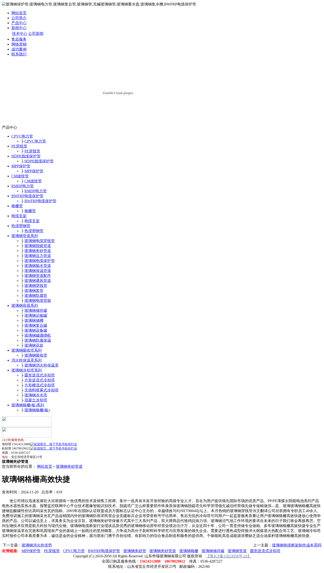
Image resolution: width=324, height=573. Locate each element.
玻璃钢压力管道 (37, 256)
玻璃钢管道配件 (37, 276)
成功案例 (19, 49)
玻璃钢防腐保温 (37, 340)
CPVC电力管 (22, 136)
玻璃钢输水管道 (37, 266)
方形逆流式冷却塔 (39, 380)
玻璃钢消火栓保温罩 (41, 365)
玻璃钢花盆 (33, 345)
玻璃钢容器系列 (24, 305)
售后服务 (19, 39)
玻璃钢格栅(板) (37, 410)
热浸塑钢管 (20, 226)
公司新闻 (35, 34)
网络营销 (19, 44)
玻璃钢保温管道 (37, 271)
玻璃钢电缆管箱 (37, 300)
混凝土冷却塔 (35, 400)
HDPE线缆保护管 (26, 156)
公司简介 (19, 18)
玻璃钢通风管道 (37, 281)
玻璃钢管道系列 (24, 236)
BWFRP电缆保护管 (27, 196)
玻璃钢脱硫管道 (37, 246)
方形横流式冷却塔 (39, 385)
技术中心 (19, 34)
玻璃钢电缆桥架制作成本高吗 (296, 545)
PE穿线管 (19, 146)
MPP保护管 (20, 166)
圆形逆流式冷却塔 (39, 375)
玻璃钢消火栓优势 (37, 545)
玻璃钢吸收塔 (35, 355)
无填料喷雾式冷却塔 (41, 390)
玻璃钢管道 (237, 551)
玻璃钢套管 (33, 291)
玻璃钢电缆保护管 (39, 261)
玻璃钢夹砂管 (134, 551)
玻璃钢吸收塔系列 (26, 350)
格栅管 (17, 206)
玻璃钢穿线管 (35, 286)
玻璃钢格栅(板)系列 (27, 405)
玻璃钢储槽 (33, 320)
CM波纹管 (20, 176)
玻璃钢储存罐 (35, 310)
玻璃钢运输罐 (35, 315)
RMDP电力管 (22, 186)
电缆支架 (19, 216)
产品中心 (19, 23)
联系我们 (19, 54)
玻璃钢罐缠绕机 (37, 335)
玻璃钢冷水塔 (35, 395)
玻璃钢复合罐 (35, 325)
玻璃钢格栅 (188, 551)
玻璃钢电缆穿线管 (39, 241)
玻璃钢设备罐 (35, 330)
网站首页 (19, 13)
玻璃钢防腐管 (35, 295)
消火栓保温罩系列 (26, 360)
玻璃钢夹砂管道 (37, 251)
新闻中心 (19, 28)
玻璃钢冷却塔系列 (26, 370)
